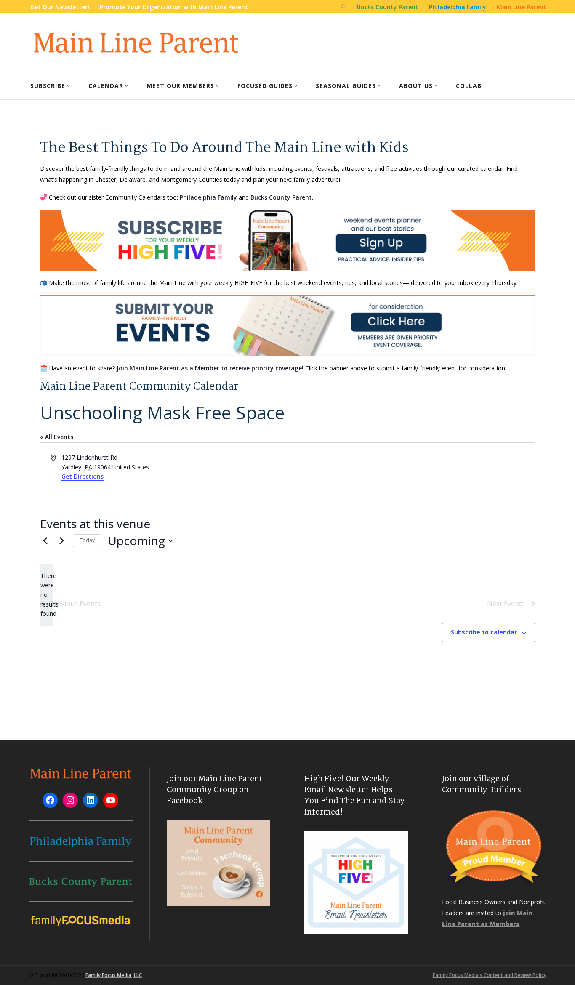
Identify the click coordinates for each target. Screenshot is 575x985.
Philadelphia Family (208, 197)
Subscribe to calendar (484, 632)
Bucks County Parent (281, 197)
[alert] (46, 595)
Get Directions (82, 476)
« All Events (56, 437)
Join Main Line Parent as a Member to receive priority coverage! (210, 368)
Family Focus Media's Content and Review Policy (489, 975)
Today (87, 540)
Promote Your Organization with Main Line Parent (174, 7)
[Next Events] (61, 541)
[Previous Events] (45, 541)
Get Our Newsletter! (59, 7)
